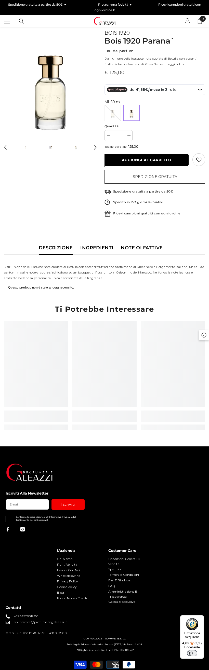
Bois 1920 (117, 33)
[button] (5, 147)
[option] (50, 81)
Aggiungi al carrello (147, 160)
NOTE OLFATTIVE (142, 248)
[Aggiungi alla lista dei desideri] (198, 159)
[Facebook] (7, 529)
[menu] (7, 21)
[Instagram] (22, 529)
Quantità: (111, 126)
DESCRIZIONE (56, 248)
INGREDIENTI (96, 248)
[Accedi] (187, 21)
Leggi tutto (175, 64)
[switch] (192, 653)
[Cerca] (21, 21)
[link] (36, 419)
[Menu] (201, 618)
